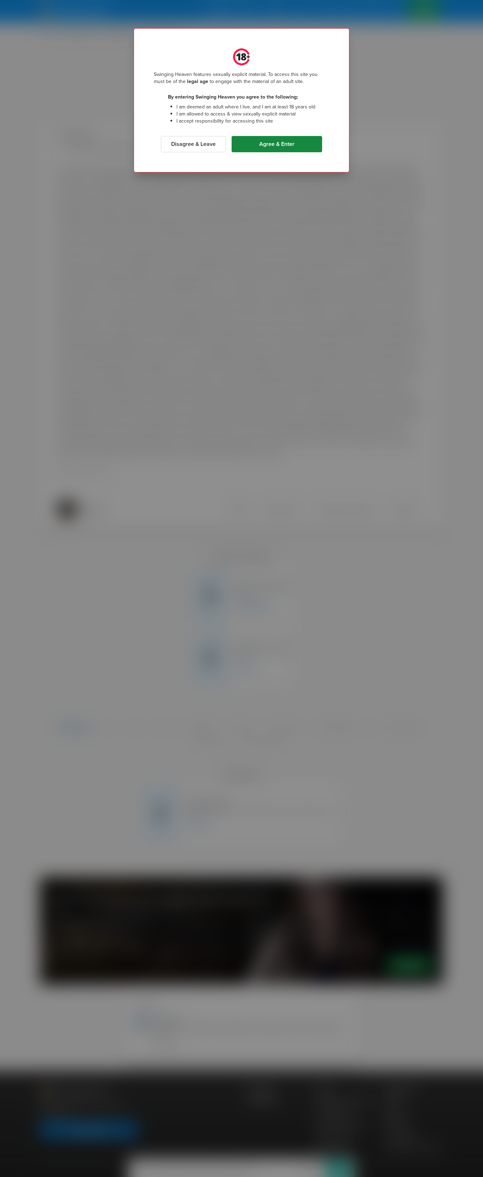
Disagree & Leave (193, 144)
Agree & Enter (277, 144)
